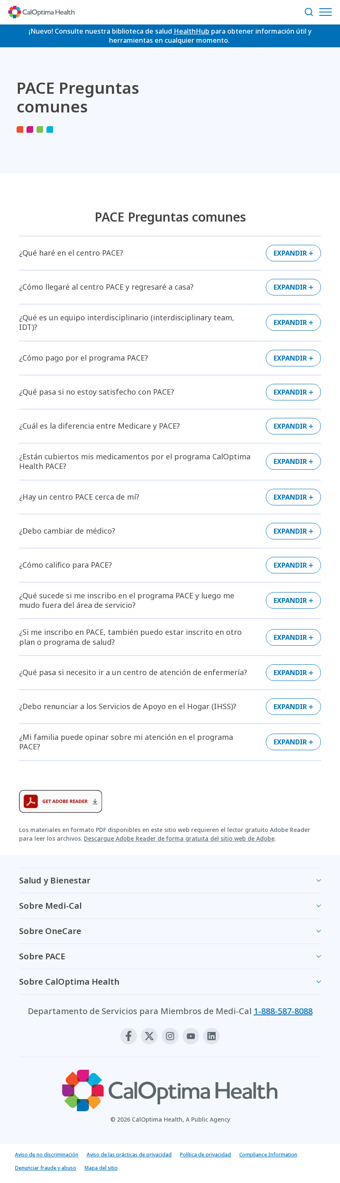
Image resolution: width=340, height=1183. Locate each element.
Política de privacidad (205, 1154)
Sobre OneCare (50, 931)
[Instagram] (170, 1036)
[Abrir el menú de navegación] (327, 12)
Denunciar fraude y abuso (45, 1167)
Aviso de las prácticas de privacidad (129, 1154)
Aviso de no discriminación (46, 1154)
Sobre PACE (42, 956)
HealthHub (191, 31)
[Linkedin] (211, 1036)
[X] (149, 1036)
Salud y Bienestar (54, 880)
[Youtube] (190, 1036)
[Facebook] (128, 1036)
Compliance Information (268, 1154)
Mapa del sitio (101, 1167)
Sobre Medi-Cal (50, 905)
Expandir (290, 253)
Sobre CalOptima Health (69, 981)
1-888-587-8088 (283, 1011)
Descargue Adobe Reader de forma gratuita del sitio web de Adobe (179, 838)
